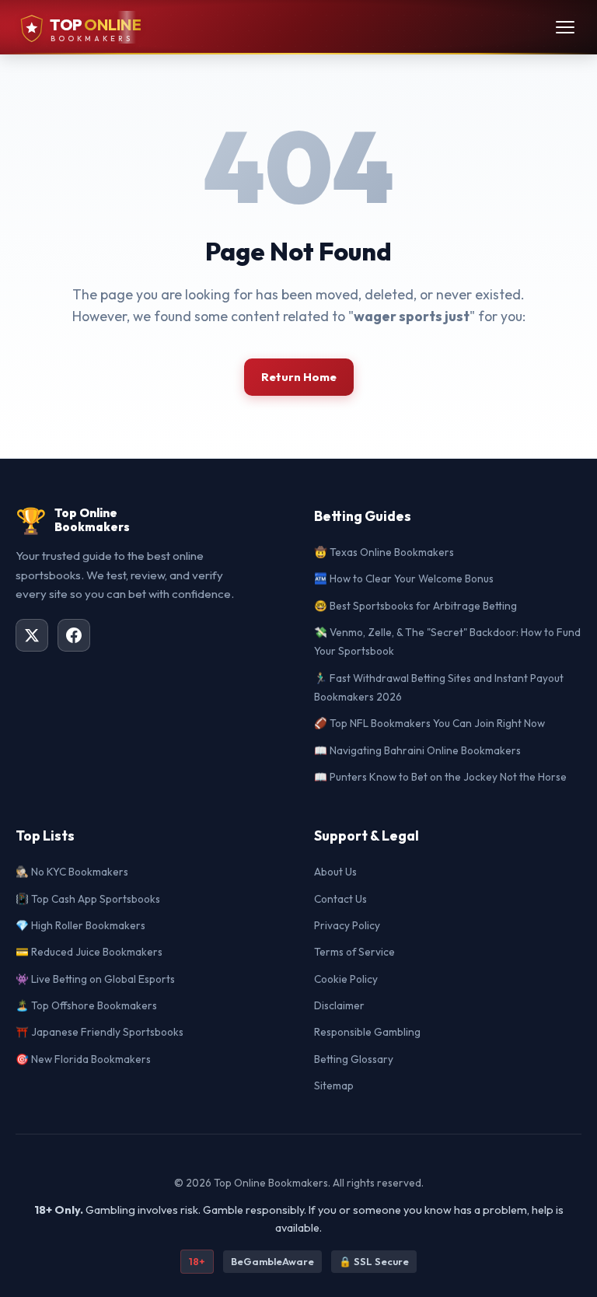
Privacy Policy (347, 925)
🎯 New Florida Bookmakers (83, 1059)
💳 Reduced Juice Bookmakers (89, 952)
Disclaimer (339, 1005)
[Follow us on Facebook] (74, 635)
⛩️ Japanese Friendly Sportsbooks (99, 1032)
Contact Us (340, 899)
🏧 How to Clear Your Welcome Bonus (404, 579)
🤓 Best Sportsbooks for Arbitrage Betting (415, 606)
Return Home (299, 376)
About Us (335, 872)
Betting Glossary (353, 1059)
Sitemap (334, 1085)
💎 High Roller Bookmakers (80, 925)
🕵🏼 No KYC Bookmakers (72, 872)
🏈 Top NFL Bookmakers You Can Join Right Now (429, 723)
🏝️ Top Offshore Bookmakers (86, 1005)
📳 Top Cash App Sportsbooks (88, 899)
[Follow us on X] (32, 635)
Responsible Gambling (367, 1032)
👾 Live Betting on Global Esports (95, 979)
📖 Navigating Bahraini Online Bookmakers (417, 750)
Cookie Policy (346, 979)
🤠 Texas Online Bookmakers (384, 552)
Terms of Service (354, 952)
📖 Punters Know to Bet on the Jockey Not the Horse (440, 777)
